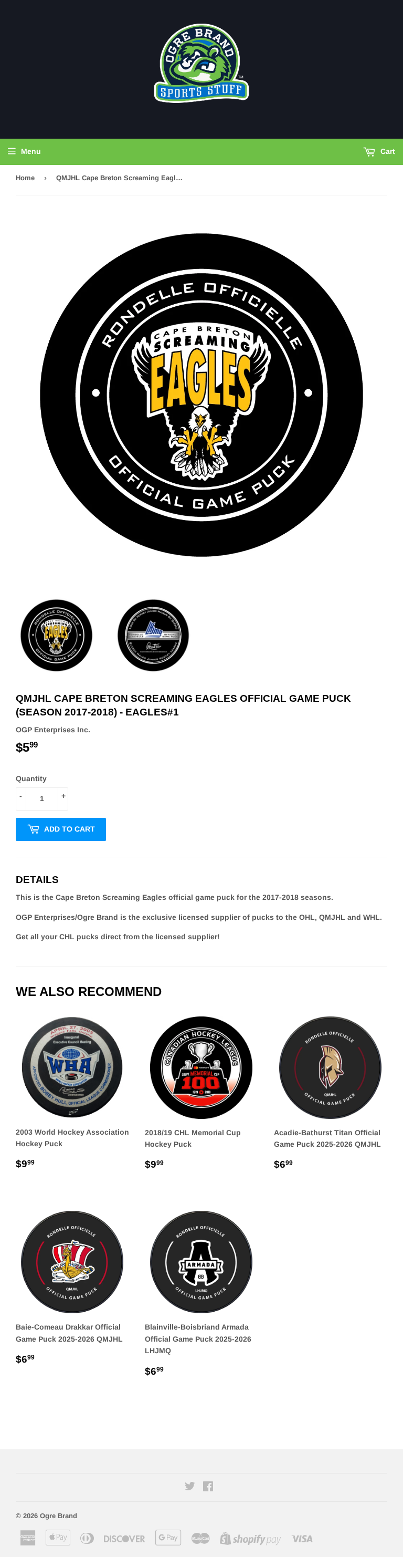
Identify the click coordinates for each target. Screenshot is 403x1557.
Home (25, 178)
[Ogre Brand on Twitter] (190, 1487)
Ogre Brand (58, 1516)
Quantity (31, 778)
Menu (31, 151)
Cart (386, 151)
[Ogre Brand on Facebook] (208, 1487)
